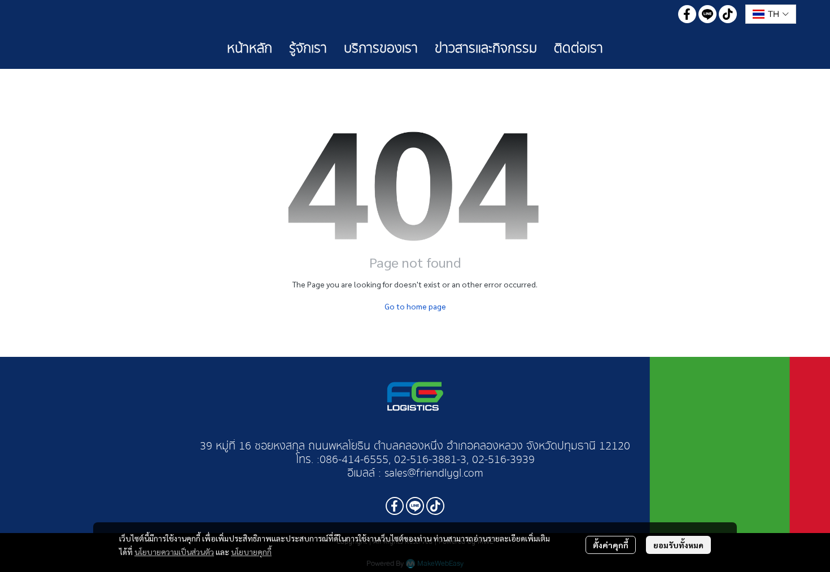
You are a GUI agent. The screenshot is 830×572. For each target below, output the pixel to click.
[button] (770, 14)
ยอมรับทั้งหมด (678, 545)
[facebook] (687, 14)
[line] (707, 14)
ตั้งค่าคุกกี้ (610, 545)
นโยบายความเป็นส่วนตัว (174, 552)
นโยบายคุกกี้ (251, 552)
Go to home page (415, 306)
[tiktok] (728, 14)
